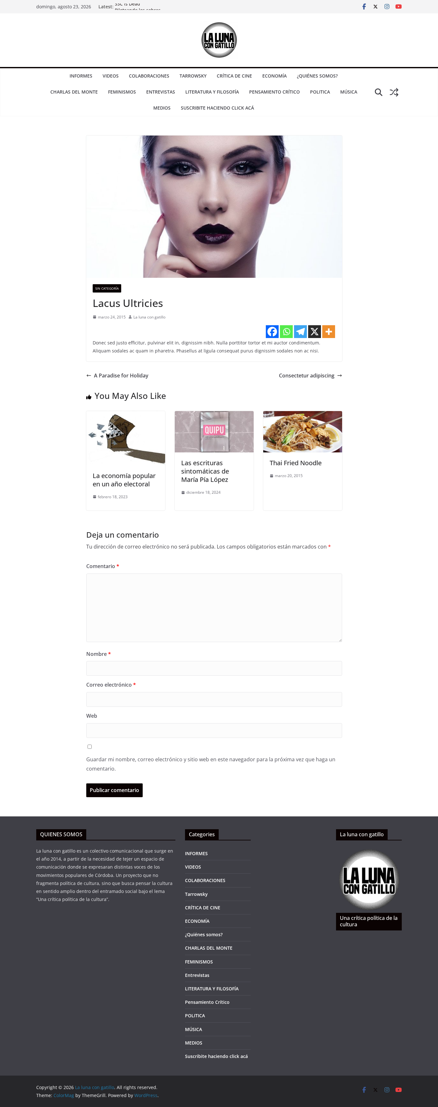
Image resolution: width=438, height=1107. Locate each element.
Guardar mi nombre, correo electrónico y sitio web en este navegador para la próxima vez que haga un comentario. (210, 764)
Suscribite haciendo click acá (217, 108)
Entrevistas (160, 92)
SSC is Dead (127, 7)
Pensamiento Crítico (274, 92)
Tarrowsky (193, 76)
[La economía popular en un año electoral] (125, 415)
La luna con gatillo (149, 317)
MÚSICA (348, 92)
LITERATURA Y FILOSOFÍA (212, 92)
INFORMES (81, 76)
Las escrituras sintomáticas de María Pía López (205, 471)
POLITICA (320, 92)
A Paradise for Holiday (121, 375)
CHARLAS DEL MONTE (74, 92)
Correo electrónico (111, 684)
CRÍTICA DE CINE (234, 76)
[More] (328, 331)
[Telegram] (300, 331)
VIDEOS (111, 76)
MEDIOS (162, 108)
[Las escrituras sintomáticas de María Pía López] (214, 415)
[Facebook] (272, 331)
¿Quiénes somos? (317, 76)
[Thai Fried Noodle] (302, 415)
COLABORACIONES (149, 76)
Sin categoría (107, 288)
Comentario (102, 566)
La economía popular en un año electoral (124, 479)
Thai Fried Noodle (296, 462)
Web (91, 715)
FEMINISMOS (122, 92)
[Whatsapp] (286, 331)
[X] (314, 331)
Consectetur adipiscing (306, 375)
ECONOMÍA (274, 76)
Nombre (98, 653)
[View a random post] (394, 92)
